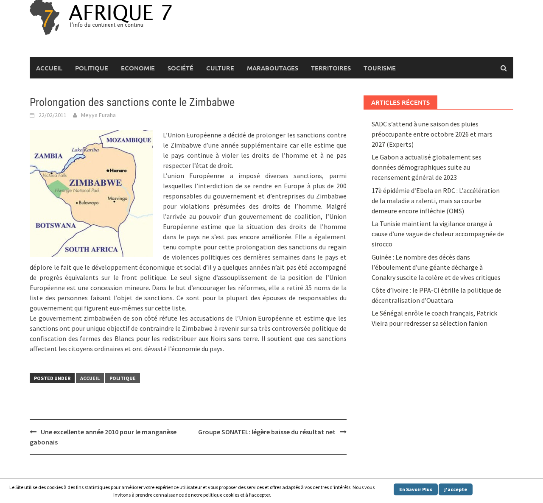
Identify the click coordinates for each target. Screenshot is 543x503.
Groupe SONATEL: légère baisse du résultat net (267, 432)
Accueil (49, 68)
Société (180, 68)
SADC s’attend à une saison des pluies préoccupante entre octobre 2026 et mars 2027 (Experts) (432, 134)
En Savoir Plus (415, 489)
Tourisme (380, 68)
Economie (138, 68)
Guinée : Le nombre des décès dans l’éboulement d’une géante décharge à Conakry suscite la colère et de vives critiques (436, 267)
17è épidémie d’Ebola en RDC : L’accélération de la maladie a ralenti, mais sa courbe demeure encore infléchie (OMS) (436, 200)
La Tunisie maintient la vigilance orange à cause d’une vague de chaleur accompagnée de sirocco (438, 233)
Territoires (331, 68)
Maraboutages (272, 68)
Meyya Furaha (98, 115)
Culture (220, 68)
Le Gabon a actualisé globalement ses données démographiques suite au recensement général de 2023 (426, 167)
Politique (91, 68)
